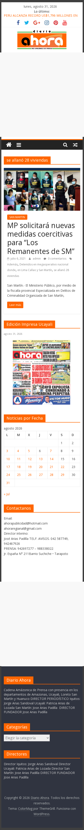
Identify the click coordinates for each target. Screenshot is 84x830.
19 (30, 467)
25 (19, 475)
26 (30, 475)
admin (37, 258)
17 (8, 467)
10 (8, 459)
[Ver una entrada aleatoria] (75, 144)
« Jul (7, 494)
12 (30, 459)
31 (8, 483)
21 (51, 467)
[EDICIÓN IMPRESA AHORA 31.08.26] (42, 404)
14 (51, 459)
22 (62, 467)
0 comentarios (56, 258)
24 (8, 475)
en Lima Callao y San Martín (34, 270)
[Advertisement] (42, 94)
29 (62, 475)
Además (12, 264)
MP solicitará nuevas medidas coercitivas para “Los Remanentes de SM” (41, 238)
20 (41, 467)
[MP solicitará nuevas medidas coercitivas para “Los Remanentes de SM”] (42, 170)
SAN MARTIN (17, 217)
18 (19, 467)
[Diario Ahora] (9, 145)
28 (51, 475)
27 (41, 475)
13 (41, 459)
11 (19, 459)
